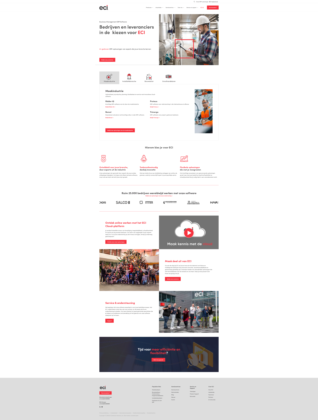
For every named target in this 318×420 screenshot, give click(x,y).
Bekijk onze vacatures (173, 279)
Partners (210, 397)
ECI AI (202, 7)
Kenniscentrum (175, 390)
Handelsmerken (151, 413)
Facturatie (192, 396)
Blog (172, 395)
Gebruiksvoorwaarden (125, 413)
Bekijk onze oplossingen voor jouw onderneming (158, 195)
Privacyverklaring (104, 413)
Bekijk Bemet (108, 117)
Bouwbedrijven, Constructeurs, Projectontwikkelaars (157, 393)
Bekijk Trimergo (154, 117)
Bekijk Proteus (154, 107)
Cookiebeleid (113, 413)
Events (173, 399)
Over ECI (210, 390)
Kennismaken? (213, 7)
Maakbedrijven (156, 390)
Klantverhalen (175, 392)
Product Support (194, 394)
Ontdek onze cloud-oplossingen (116, 242)
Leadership (211, 392)
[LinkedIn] (100, 407)
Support (109, 321)
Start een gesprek (158, 360)
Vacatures (211, 395)
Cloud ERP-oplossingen (202, 1)
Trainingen (193, 391)
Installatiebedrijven (157, 398)
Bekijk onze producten (107, 60)
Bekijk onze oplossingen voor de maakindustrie (120, 130)
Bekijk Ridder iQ (109, 107)
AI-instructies (211, 399)
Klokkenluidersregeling (139, 413)
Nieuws (173, 397)
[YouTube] (102, 407)
